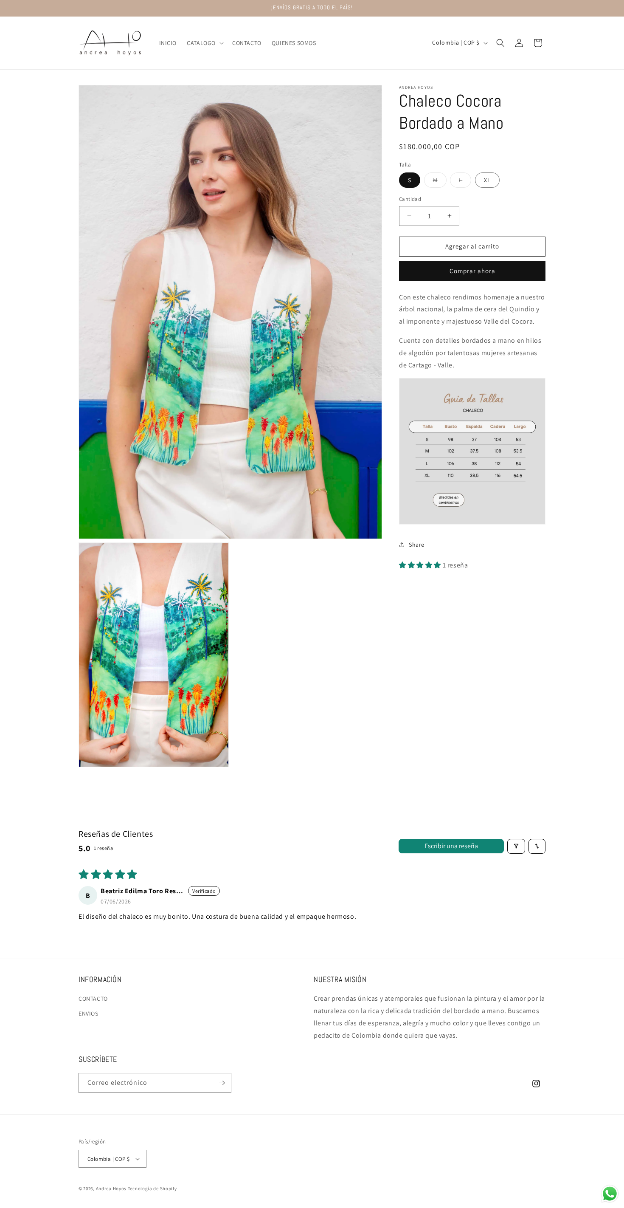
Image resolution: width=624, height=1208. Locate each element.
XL (487, 180)
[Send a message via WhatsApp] (610, 1194)
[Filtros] (516, 846)
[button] (204, 43)
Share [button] (416, 544)
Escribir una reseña (451, 845)
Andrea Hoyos (111, 1188)
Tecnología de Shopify (152, 1188)
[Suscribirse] (221, 1083)
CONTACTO (93, 998)
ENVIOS (88, 1013)
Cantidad (410, 199)
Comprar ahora (472, 271)
